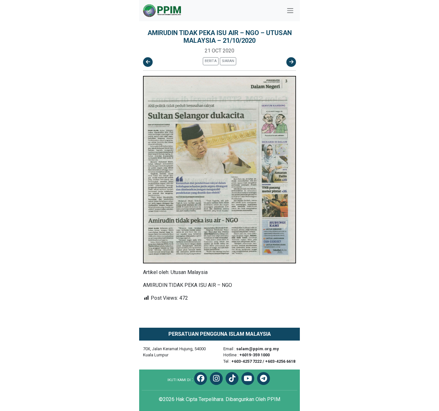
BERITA (211, 61)
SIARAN (228, 61)
